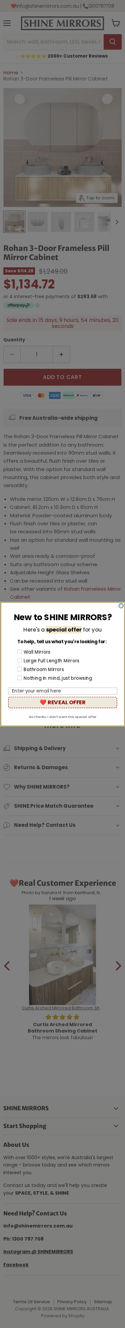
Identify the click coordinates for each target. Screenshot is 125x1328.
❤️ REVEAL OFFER (62, 702)
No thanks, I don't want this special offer (62, 716)
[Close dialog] (121, 605)
